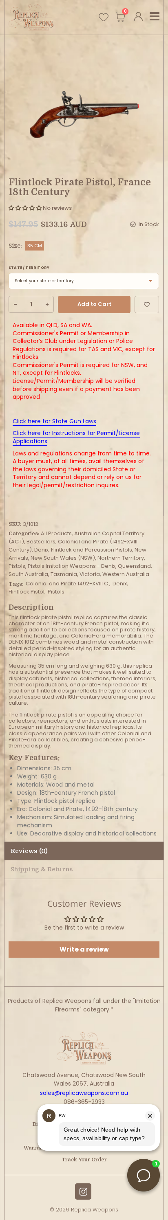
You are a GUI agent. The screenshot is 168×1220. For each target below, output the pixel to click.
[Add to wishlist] (147, 304)
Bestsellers (41, 541)
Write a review (84, 949)
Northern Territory (120, 558)
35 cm (34, 245)
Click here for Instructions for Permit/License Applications (76, 437)
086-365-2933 (84, 1102)
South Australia (28, 574)
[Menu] (154, 17)
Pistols (17, 566)
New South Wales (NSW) (63, 558)
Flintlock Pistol (26, 592)
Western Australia (125, 574)
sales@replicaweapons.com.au (84, 1093)
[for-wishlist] (103, 16)
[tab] (84, 869)
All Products (56, 533)
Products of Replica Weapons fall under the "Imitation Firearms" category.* (84, 1005)
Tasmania (64, 574)
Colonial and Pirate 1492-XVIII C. (67, 583)
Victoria (90, 574)
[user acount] (138, 15)
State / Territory (29, 267)
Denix (41, 550)
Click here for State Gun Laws (54, 421)
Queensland (134, 566)
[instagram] (83, 1191)
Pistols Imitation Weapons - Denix (71, 566)
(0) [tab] (29, 851)
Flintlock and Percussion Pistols (91, 550)
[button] (25, 208)
